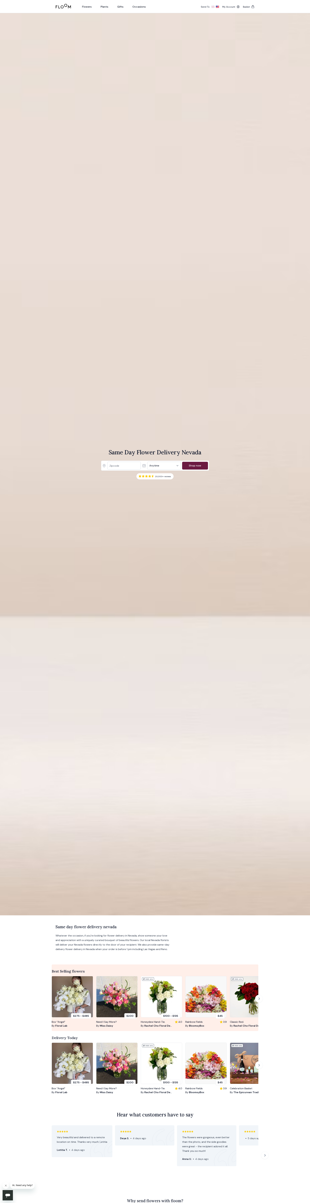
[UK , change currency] (213, 6)
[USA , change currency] (217, 6)
